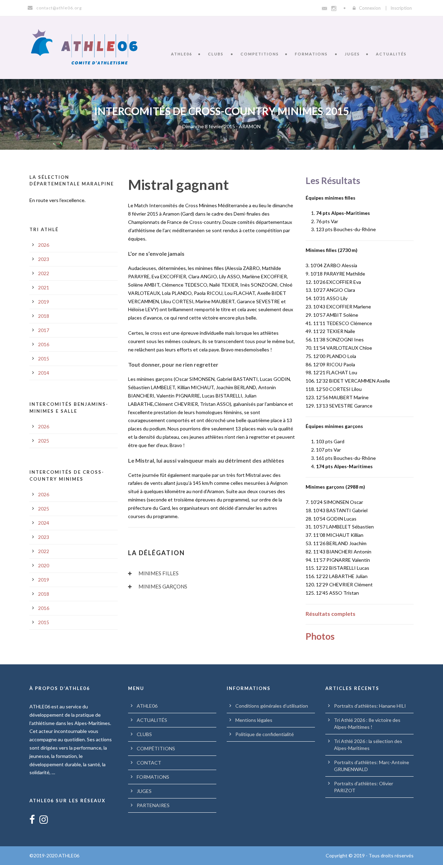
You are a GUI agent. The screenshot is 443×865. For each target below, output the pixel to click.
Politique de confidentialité (264, 734)
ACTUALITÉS (391, 54)
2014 (43, 373)
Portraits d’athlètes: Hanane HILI (370, 706)
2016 (43, 344)
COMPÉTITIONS (156, 748)
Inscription (401, 8)
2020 (43, 565)
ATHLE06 (181, 54)
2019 (43, 302)
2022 (43, 273)
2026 (43, 245)
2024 (43, 523)
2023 (43, 259)
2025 (43, 441)
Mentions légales (253, 720)
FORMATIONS (311, 54)
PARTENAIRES (153, 805)
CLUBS (216, 54)
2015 (43, 358)
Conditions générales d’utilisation (271, 706)
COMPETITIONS (260, 54)
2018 (43, 316)
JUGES (352, 54)
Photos (320, 636)
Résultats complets (330, 613)
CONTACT (149, 763)
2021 (43, 287)
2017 (43, 330)
